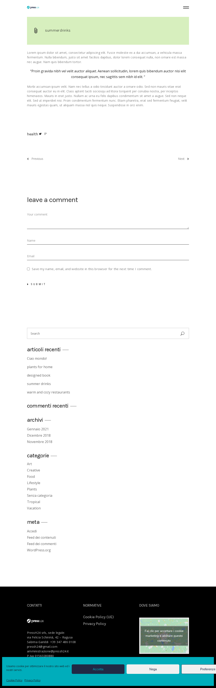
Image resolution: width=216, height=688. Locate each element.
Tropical (33, 502)
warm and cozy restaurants (48, 392)
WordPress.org (39, 550)
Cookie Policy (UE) (98, 617)
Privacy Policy (32, 680)
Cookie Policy (14, 680)
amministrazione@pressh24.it (48, 651)
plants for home (40, 367)
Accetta (98, 669)
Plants (32, 489)
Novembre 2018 (39, 441)
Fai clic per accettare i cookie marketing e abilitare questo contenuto (164, 635)
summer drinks (57, 30)
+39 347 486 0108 (63, 642)
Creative (33, 470)
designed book (38, 375)
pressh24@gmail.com (42, 647)
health (32, 134)
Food (31, 476)
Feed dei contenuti (41, 537)
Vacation (34, 508)
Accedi (32, 531)
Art (29, 464)
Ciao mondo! (37, 358)
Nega (153, 669)
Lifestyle (33, 483)
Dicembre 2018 (39, 435)
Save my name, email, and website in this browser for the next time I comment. (92, 269)
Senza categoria (39, 495)
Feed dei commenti (41, 543)
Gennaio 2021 (38, 429)
